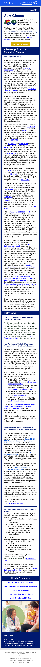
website (28, 265)
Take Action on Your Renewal (15, 280)
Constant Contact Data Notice (25, 660)
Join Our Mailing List (20, 44)
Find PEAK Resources (20, 590)
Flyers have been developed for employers (20, 284)
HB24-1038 (14, 140)
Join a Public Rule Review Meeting (20, 594)
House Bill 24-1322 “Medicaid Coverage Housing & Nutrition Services (19, 441)
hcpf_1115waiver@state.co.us (15, 503)
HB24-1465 (14, 174)
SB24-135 (8, 197)
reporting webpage (11, 267)
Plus (27, 645)
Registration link (20, 395)
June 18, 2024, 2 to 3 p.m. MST (15, 559)
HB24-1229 (23, 144)
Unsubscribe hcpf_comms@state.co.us (20, 658)
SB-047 (24, 130)
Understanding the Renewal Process (18, 278)
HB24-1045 (31, 127)
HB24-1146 (8, 189)
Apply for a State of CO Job (20, 598)
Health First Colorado (12, 643)
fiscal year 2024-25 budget (20, 212)
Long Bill (7, 170)
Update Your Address (22, 276)
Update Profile (12, 660)
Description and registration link (20, 389)
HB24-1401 (8, 200)
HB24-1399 (25, 180)
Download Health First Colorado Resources (20, 586)
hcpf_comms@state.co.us (23, 662)
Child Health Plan (19, 645)
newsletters (30, 267)
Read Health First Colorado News (20, 582)
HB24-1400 (12, 144)
